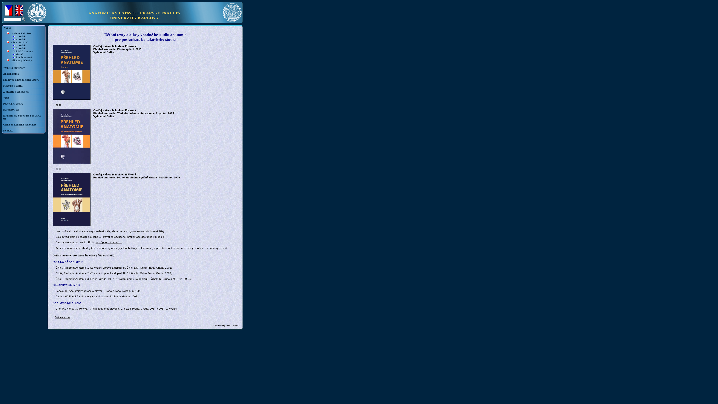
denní (19, 54)
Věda (6, 97)
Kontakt (8, 130)
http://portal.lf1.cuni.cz (109, 242)
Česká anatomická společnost (19, 124)
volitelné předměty (21, 60)
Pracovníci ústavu (13, 103)
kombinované (24, 57)
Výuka (7, 28)
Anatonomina (11, 73)
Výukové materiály (14, 67)
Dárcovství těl (11, 109)
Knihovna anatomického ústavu (21, 79)
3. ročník (21, 48)
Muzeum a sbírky (13, 85)
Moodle (159, 236)
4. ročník (21, 39)
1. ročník (21, 36)
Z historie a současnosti (16, 91)
